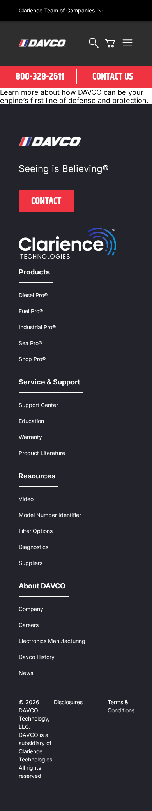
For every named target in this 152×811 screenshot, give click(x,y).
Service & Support (49, 382)
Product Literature (42, 453)
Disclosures (68, 702)
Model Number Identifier (50, 515)
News (26, 672)
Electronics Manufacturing (52, 640)
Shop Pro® (32, 359)
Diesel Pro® (33, 295)
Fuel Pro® (31, 311)
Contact (46, 201)
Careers (29, 625)
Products (34, 272)
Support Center (38, 405)
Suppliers (30, 563)
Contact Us (112, 76)
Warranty (30, 437)
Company (31, 609)
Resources (37, 476)
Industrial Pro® (37, 327)
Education (31, 421)
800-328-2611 (40, 76)
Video (26, 499)
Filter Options (36, 531)
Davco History (37, 656)
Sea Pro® (30, 343)
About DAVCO (42, 586)
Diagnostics (33, 547)
